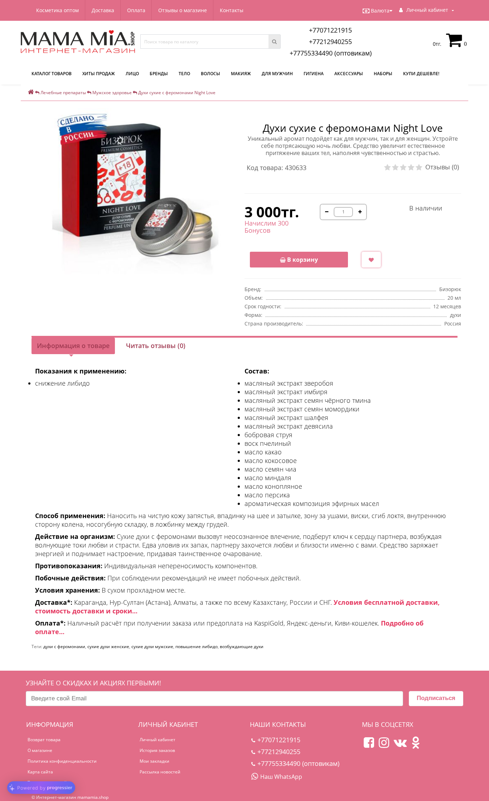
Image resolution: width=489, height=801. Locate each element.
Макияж (241, 74)
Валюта (380, 10)
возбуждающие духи (241, 646)
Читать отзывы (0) (155, 345)
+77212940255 (330, 41)
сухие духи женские (108, 646)
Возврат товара (44, 740)
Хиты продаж (98, 74)
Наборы (383, 74)
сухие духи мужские (152, 646)
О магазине (40, 750)
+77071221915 (330, 30)
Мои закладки (154, 761)
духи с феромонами (64, 646)
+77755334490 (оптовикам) (331, 53)
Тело (184, 74)
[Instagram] (384, 745)
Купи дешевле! (421, 74)
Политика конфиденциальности (62, 761)
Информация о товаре (73, 345)
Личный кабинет (157, 740)
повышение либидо (196, 646)
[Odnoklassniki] (416, 745)
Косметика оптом (57, 10)
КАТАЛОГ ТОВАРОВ (52, 74)
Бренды (159, 74)
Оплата (136, 10)
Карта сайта (40, 772)
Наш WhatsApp (281, 777)
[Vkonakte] (400, 745)
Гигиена (314, 74)
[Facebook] (369, 745)
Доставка (103, 10)
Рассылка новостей (160, 772)
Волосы (210, 74)
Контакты (231, 10)
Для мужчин (277, 74)
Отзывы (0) (442, 167)
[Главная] (31, 93)
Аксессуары (348, 74)
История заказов (157, 750)
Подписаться (436, 698)
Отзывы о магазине (182, 10)
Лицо (132, 74)
